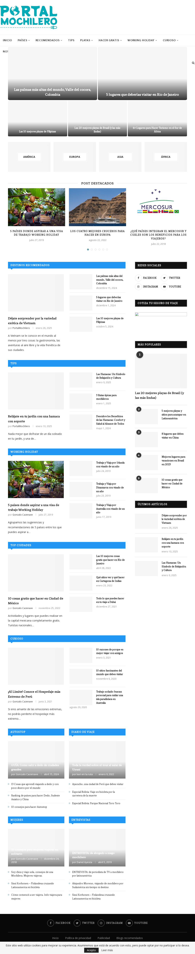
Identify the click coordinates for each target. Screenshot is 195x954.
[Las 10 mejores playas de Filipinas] (81, 324)
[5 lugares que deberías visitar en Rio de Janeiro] (81, 303)
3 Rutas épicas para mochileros (106, 397)
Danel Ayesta (84, 862)
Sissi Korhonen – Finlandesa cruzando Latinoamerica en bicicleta (32, 885)
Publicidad (104, 938)
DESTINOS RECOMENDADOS (30, 265)
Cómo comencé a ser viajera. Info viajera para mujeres (36, 896)
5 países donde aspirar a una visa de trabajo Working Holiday (33, 507)
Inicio (7, 40)
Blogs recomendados (129, 938)
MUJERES (16, 819)
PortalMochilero (21, 328)
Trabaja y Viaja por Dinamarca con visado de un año (110, 487)
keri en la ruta (85, 774)
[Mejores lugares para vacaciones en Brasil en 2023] (146, 462)
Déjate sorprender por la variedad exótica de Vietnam (32, 320)
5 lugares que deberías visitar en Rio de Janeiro (109, 299)
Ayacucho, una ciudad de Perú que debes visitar (97, 784)
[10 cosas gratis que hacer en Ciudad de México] (36, 573)
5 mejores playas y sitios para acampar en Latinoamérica (174, 414)
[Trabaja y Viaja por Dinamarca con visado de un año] (81, 489)
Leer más (107, 950)
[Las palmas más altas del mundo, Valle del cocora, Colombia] (81, 281)
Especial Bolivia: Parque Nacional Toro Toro (96, 803)
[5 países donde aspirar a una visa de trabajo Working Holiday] (36, 207)
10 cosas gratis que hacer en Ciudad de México (35, 600)
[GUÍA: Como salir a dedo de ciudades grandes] (36, 760)
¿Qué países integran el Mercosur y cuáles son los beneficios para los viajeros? (158, 235)
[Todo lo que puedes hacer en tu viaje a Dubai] (81, 604)
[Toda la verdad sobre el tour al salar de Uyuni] (97, 760)
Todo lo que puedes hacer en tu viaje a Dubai (110, 600)
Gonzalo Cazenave (23, 514)
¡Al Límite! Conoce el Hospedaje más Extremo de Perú (34, 694)
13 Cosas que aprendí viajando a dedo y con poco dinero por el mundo (35, 786)
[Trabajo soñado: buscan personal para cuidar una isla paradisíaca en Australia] (81, 697)
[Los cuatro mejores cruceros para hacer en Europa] (97, 207)
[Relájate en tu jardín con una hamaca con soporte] (36, 391)
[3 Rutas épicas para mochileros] (81, 401)
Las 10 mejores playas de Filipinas (110, 320)
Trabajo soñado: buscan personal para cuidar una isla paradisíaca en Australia (109, 697)
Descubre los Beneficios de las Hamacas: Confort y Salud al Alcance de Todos (110, 420)
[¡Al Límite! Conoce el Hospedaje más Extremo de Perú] (36, 666)
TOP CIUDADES (20, 545)
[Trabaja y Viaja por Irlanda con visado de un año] (81, 468)
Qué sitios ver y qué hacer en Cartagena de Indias (110, 579)
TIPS (71, 40)
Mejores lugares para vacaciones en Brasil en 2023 (173, 460)
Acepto (91, 950)
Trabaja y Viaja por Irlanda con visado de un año (110, 464)
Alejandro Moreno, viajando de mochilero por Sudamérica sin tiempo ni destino (97, 885)
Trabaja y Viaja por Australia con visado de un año (110, 509)
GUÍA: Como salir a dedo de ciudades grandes (157, 131)
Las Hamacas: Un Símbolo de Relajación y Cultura (110, 376)
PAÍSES (22, 40)
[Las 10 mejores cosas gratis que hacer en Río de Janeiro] (81, 561)
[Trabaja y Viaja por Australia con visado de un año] (81, 510)
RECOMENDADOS (48, 40)
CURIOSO (169, 40)
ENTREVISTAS (80, 819)
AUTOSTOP (18, 732)
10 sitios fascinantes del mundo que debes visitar (109, 672)
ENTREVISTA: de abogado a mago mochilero (93, 855)
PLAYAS (85, 40)
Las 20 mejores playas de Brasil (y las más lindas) (159, 395)
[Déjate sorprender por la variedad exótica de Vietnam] (36, 292)
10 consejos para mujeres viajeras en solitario (34, 851)
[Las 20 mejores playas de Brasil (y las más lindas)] (161, 371)
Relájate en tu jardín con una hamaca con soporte (34, 418)
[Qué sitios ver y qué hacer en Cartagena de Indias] (81, 583)
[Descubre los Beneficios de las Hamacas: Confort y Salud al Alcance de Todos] (81, 422)
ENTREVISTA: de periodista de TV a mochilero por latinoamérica (98, 874)
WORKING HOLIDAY (141, 40)
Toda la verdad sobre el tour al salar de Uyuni (97, 767)
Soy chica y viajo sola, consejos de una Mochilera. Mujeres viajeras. (32, 874)
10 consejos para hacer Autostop (29, 807)
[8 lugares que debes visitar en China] (146, 439)
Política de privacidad (78, 938)
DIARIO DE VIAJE (83, 732)
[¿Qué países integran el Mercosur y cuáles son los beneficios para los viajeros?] (158, 207)
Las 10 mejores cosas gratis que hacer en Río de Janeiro (110, 560)
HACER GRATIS (109, 40)
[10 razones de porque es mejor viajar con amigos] (81, 655)
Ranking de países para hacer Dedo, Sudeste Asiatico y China (35, 797)
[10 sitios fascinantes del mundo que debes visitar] (81, 676)
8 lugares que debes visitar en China (173, 435)
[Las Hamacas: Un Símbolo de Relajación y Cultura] (81, 380)
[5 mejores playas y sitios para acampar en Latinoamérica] (146, 416)
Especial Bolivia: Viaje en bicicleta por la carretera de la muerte (93, 794)
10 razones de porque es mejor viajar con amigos (109, 651)
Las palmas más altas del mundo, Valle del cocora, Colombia (109, 280)
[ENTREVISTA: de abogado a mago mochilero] (97, 847)
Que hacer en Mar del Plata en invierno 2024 (37, 131)
